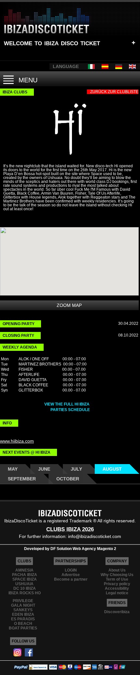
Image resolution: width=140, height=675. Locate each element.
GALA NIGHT (23, 605)
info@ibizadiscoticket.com (94, 536)
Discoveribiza (117, 612)
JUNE (44, 469)
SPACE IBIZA (24, 579)
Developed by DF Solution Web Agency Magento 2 (70, 548)
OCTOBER (67, 478)
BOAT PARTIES (23, 628)
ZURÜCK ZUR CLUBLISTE (114, 92)
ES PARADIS (23, 619)
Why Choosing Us (117, 574)
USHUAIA (24, 584)
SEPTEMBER (22, 478)
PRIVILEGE (23, 601)
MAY (13, 469)
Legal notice (117, 593)
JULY (76, 469)
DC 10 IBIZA (24, 588)
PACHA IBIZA (24, 574)
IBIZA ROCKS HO (24, 593)
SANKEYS (23, 610)
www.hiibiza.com (17, 441)
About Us (117, 570)
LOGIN (71, 570)
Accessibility (117, 588)
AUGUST (112, 469)
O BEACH (23, 623)
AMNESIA (24, 570)
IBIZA (51, 42)
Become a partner (71, 579)
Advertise (71, 574)
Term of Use (117, 579)
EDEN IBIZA (23, 614)
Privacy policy (117, 584)
